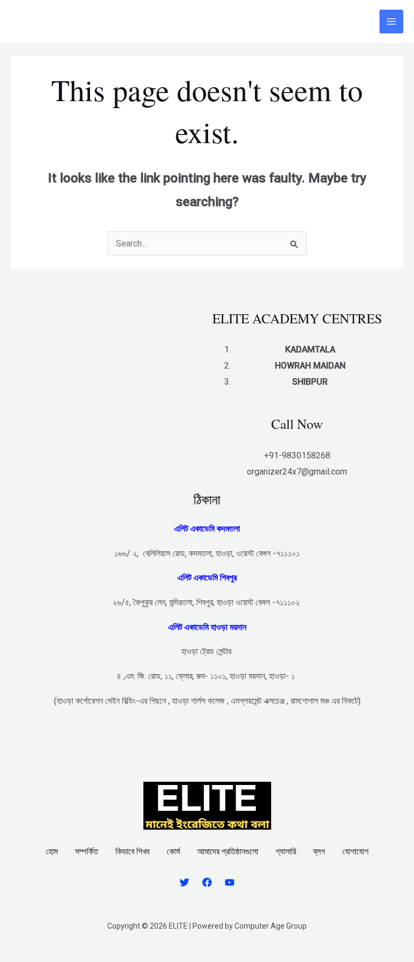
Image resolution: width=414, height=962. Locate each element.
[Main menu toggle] (391, 21)
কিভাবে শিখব (132, 851)
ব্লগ (319, 851)
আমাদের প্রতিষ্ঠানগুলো (227, 851)
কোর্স (173, 851)
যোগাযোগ (355, 851)
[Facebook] (207, 882)
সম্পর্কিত (86, 851)
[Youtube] (229, 882)
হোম (52, 851)
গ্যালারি (285, 851)
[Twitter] (184, 882)
